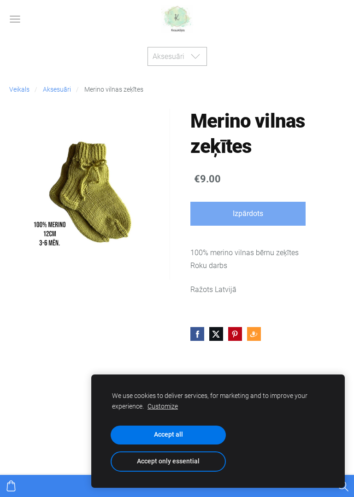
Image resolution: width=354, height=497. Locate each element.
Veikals (19, 90)
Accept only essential (168, 461)
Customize (163, 406)
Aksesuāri (57, 90)
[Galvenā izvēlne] (15, 19)
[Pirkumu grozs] (11, 486)
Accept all (168, 435)
